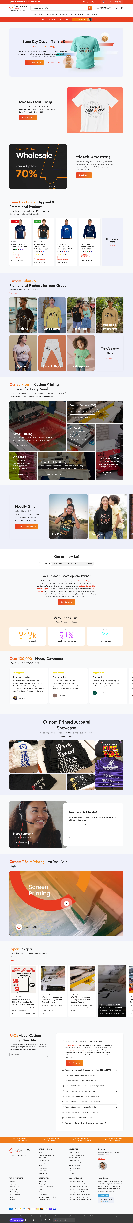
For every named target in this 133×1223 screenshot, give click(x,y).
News (110, 1216)
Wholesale (19, 474)
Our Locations (87, 564)
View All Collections (25, 527)
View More (13, 293)
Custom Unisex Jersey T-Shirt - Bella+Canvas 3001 (41, 247)
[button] (121, 8)
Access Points (38, 14)
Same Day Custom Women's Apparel (80, 1200)
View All (12, 1200)
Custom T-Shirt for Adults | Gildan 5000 (19, 246)
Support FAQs (20, 842)
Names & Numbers (75, 1165)
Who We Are (45, 564)
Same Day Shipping (45, 1171)
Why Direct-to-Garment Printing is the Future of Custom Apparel (80, 999)
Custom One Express (19, 1216)
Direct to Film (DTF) (51, 474)
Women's (42, 1163)
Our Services (63, 14)
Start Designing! (27, 117)
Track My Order (44, 1184)
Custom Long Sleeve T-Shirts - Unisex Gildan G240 (64, 247)
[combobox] (61, 8)
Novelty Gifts (50, 14)
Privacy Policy (70, 1216)
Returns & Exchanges (46, 1186)
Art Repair (76, 445)
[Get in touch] (116, 8)
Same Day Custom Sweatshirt (78, 1189)
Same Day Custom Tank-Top (78, 1186)
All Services (72, 1173)
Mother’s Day (14, 1192)
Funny (11, 1197)
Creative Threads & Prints (47, 1197)
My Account (95, 2)
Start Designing (76, 14)
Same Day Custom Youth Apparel (79, 1197)
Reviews (71, 1171)
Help (86, 2)
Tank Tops (42, 1158)
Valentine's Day (14, 1186)
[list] (67, 334)
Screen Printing (20, 445)
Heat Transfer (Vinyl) (106, 473)
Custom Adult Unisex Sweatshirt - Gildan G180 (87, 247)
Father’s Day (13, 1189)
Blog (40, 1192)
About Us (44, 1216)
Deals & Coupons (44, 1200)
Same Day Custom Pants (76, 1192)
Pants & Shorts (44, 1160)
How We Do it (72, 564)
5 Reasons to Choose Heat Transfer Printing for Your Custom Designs (52, 999)
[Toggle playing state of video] (66, 903)
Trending (12, 1181)
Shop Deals (83, 175)
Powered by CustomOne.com (32, 1216)
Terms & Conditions (60, 1216)
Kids (40, 1165)
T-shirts (41, 1152)
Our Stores (92, 1216)
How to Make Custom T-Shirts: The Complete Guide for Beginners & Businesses (23, 1002)
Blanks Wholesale (74, 1168)
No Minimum (43, 1168)
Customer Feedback (102, 1216)
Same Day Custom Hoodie (77, 1184)
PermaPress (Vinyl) (75, 1160)
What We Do (58, 564)
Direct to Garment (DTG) (81, 417)
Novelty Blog (43, 1194)
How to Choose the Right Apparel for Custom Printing (111, 1006)
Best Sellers (13, 1184)
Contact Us (101, 1158)
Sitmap (115, 1216)
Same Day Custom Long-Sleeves (79, 1194)
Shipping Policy (79, 1216)
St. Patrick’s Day (15, 1194)
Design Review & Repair (76, 1163)
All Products (43, 1173)
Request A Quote (54, 62)
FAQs (40, 1189)
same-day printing (74, 1045)
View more (108, 359)
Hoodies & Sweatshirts (46, 1155)
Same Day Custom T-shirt (77, 1181)
